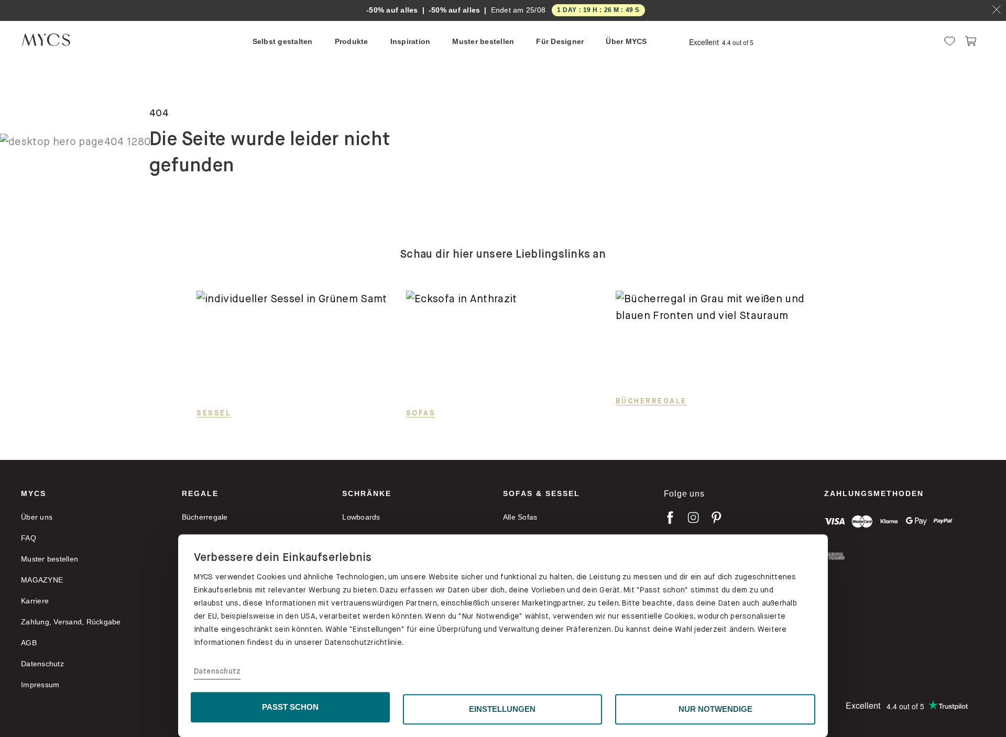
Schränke (366, 493)
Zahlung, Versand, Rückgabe (71, 622)
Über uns (36, 517)
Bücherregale (651, 401)
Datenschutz (217, 671)
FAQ (28, 538)
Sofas (421, 413)
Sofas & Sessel (541, 493)
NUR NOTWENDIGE (715, 709)
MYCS (33, 493)
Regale (200, 493)
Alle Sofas (520, 517)
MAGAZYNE (42, 580)
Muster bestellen (49, 559)
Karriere (35, 601)
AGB (29, 643)
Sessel (213, 413)
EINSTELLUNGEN (502, 709)
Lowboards (361, 517)
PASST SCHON (290, 706)
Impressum (40, 684)
